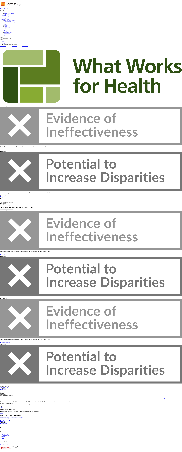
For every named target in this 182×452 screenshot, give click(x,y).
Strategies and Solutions (5, 19)
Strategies (3, 43)
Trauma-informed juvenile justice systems (6, 419)
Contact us (2, 429)
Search (2, 37)
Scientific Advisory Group (8, 32)
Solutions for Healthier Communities (9, 20)
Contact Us (6, 35)
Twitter (5, 444)
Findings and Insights (5, 23)
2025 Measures (6, 17)
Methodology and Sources (8, 18)
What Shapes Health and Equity (9, 13)
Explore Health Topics (7, 14)
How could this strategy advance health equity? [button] (21, 404)
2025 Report (6, 25)
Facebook (1, 444)
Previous (2, 422)
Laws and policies (3, 196)
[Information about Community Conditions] (8, 193)
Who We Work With (7, 33)
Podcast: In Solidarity (7, 27)
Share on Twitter (14, 46)
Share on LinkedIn (25, 46)
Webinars (5, 26)
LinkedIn (10, 444)
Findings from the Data (7, 24)
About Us (3, 29)
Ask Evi (1, 407)
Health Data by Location (8, 16)
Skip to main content (3, 0)
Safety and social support (4, 194)
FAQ (3, 437)
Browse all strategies (3, 423)
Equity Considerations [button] (4, 405)
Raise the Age (2, 421)
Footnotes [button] (2, 406)
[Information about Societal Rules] (5, 195)
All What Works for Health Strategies (9, 22)
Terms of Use (4, 439)
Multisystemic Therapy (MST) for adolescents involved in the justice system (11, 417)
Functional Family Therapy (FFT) (5, 420)
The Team (5, 31)
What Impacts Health (5, 12)
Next (4, 422)
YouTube (7, 444)
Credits (3, 438)
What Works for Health (7, 21)
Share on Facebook (3, 46)
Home (3, 41)
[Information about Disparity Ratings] (5, 151)
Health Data (4, 15)
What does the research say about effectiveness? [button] (8, 403)
